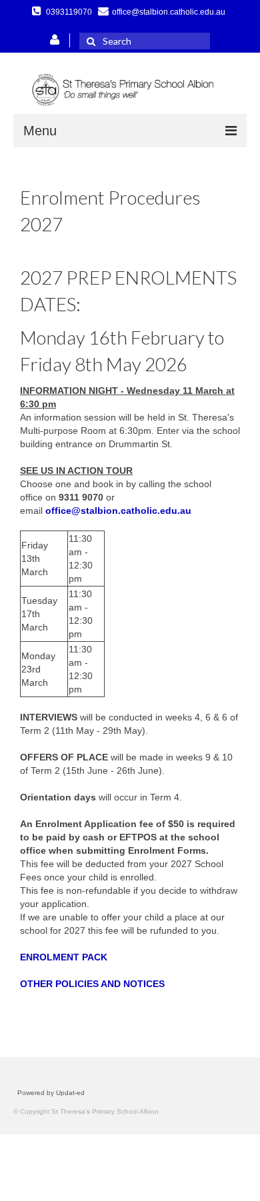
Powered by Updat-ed (51, 1092)
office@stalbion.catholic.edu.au (118, 510)
